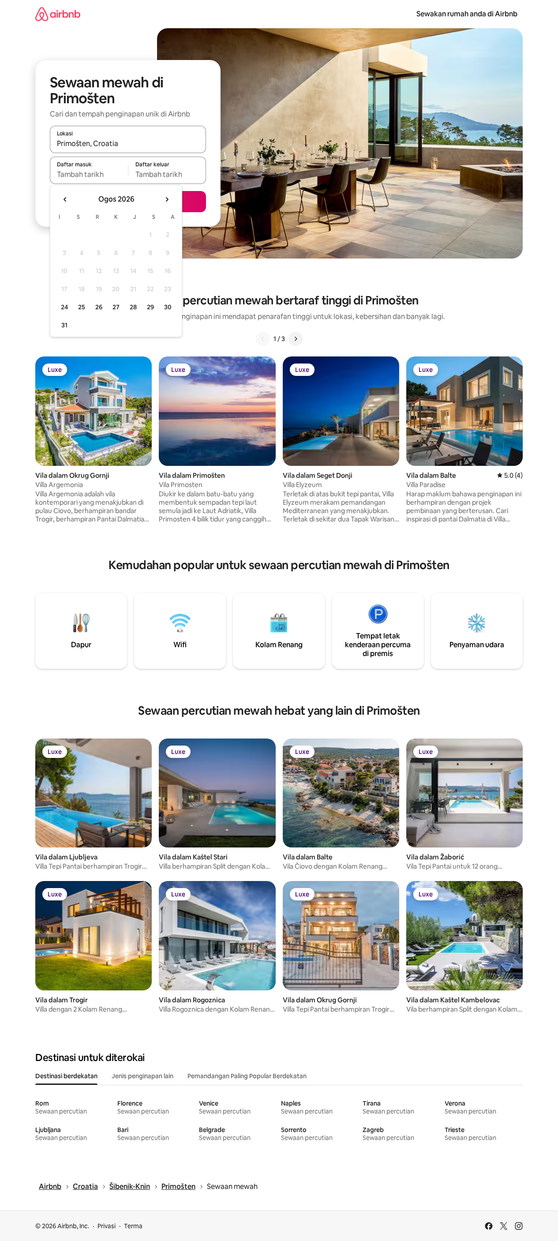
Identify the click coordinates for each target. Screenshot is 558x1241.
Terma (133, 1226)
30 (168, 307)
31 (64, 325)
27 (116, 307)
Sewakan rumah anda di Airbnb (466, 14)
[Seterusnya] (295, 339)
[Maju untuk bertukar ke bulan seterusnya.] (166, 199)
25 (81, 307)
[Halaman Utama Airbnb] (57, 14)
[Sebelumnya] (263, 339)
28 (133, 307)
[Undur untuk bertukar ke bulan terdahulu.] (65, 199)
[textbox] (89, 174)
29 (150, 307)
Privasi (106, 1226)
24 (64, 307)
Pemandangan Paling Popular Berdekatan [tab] (247, 1076)
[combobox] (128, 143)
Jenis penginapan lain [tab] (142, 1076)
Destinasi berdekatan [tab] (66, 1076)
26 (98, 307)
